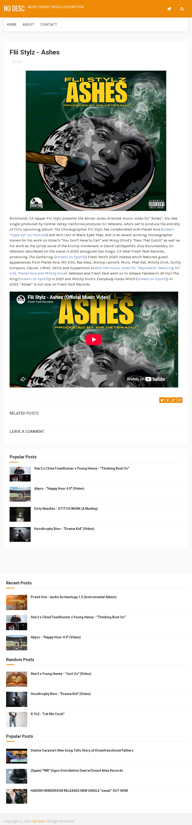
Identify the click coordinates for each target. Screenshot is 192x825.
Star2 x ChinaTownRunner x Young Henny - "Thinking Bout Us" (81, 468)
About (28, 24)
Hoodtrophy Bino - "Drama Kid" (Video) (64, 529)
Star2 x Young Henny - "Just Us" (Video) (61, 674)
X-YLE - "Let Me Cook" (47, 714)
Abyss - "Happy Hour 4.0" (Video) (59, 488)
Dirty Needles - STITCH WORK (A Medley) (66, 508)
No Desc (14, 8)
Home (11, 24)
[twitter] (169, 8)
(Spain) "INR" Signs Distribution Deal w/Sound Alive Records (77, 770)
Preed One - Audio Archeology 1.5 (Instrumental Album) (74, 597)
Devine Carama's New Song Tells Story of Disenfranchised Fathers (82, 750)
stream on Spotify (71, 257)
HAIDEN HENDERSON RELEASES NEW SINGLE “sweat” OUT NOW (79, 790)
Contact (49, 24)
